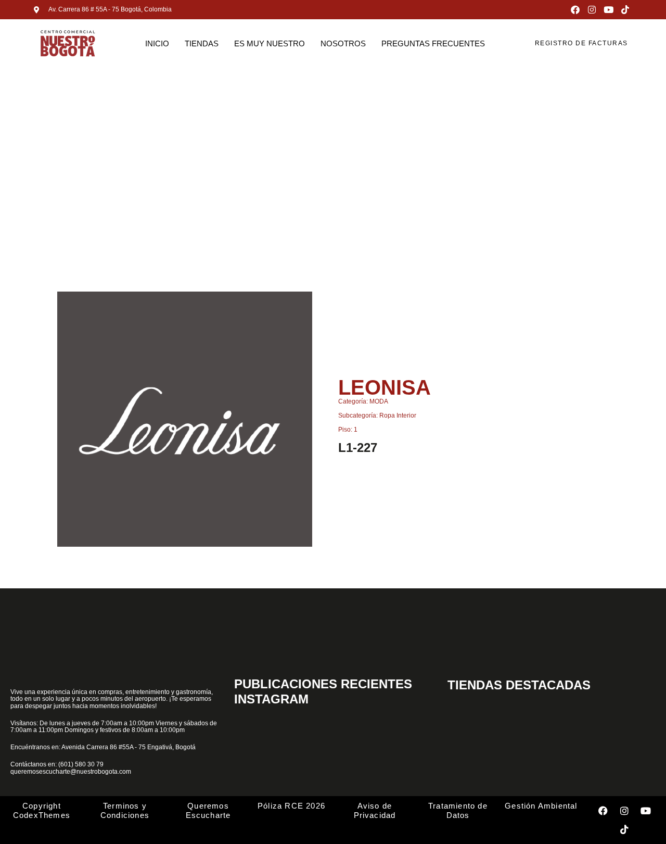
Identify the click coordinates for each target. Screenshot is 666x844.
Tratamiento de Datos (458, 810)
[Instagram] (591, 9)
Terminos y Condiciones (124, 810)
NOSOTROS (343, 43)
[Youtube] (608, 9)
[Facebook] (575, 9)
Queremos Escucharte (208, 810)
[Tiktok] (625, 9)
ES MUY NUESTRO (269, 43)
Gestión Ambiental (541, 805)
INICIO (157, 43)
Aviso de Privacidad (375, 810)
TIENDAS (202, 43)
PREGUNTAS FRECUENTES (433, 43)
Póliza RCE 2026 (291, 805)
